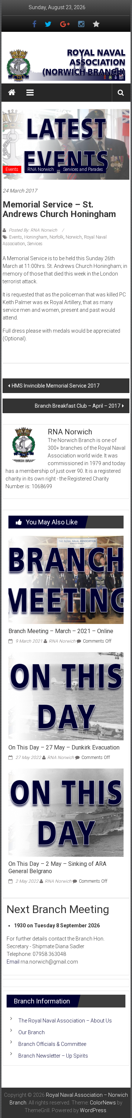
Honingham (35, 237)
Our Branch (31, 1032)
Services (35, 243)
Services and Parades (83, 169)
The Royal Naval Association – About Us (65, 1021)
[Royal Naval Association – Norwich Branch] (12, 92)
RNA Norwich (40, 169)
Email (13, 962)
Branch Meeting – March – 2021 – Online (60, 631)
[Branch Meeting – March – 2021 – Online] (66, 579)
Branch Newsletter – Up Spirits (53, 1056)
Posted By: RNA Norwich (33, 230)
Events (12, 169)
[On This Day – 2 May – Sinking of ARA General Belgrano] (66, 812)
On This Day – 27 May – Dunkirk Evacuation (64, 747)
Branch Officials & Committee (52, 1044)
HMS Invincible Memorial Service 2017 (55, 386)
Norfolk (56, 237)
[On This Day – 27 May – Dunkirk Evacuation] (66, 696)
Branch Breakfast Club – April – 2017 (77, 406)
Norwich (74, 237)
